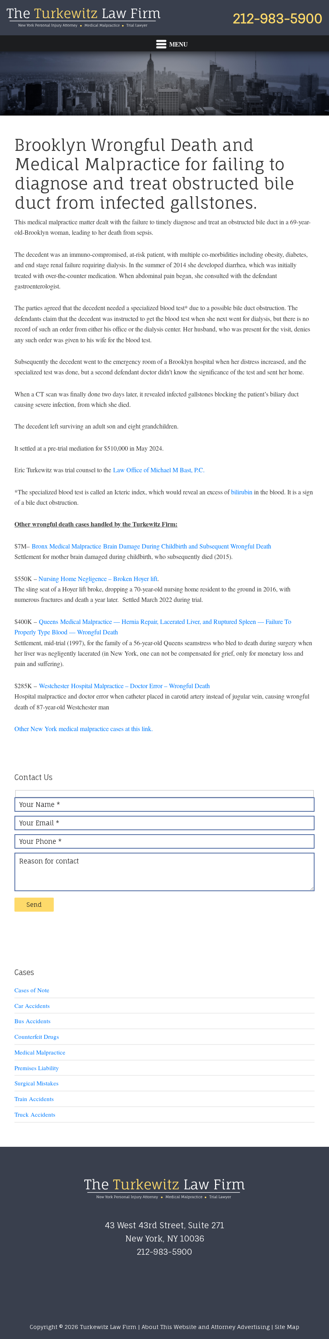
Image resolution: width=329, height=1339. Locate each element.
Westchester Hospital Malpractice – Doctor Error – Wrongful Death (124, 685)
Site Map (287, 1326)
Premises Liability (36, 1068)
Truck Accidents (34, 1114)
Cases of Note (31, 990)
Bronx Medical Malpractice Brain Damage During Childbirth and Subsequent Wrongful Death (151, 546)
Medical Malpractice (39, 1052)
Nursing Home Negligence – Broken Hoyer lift (98, 578)
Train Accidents (34, 1099)
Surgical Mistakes (36, 1083)
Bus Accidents (32, 1021)
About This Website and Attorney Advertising (206, 1326)
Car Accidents (32, 1006)
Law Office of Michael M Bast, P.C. (159, 469)
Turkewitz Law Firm (83, 18)
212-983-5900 (278, 18)
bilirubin (241, 492)
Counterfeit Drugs (36, 1036)
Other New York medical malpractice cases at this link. (83, 728)
